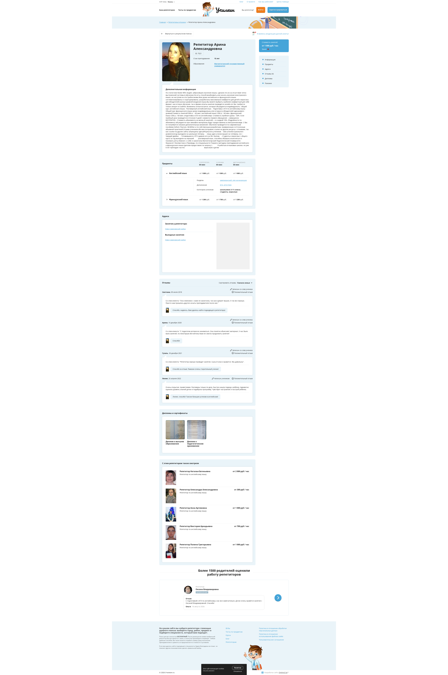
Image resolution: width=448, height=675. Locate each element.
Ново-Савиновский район (175, 229)
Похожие (268, 83)
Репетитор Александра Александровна (199, 489)
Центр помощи (283, 2)
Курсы (228, 635)
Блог (241, 2)
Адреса (268, 69)
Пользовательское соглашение (271, 640)
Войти (260, 10)
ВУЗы (228, 628)
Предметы (269, 64)
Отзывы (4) (269, 74)
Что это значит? (208, 670)
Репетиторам (231, 642)
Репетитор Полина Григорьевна (195, 544)
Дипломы (268, 78)
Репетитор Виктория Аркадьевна (196, 526)
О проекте (251, 2)
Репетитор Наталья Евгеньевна (195, 471)
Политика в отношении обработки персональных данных (273, 629)
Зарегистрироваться (278, 10)
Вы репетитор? (248, 10)
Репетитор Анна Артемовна (193, 508)
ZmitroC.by (283, 672)
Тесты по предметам (234, 632)
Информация (270, 60)
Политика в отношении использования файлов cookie (271, 635)
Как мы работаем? (266, 2)
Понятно (237, 668)
